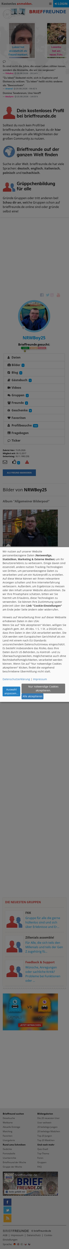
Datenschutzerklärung (16, 679)
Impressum (40, 679)
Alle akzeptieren (33, 696)
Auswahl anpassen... (11, 691)
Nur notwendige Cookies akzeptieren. (43, 688)
